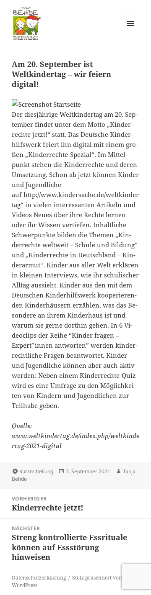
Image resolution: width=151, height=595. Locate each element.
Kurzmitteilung (36, 471)
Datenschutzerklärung (39, 577)
